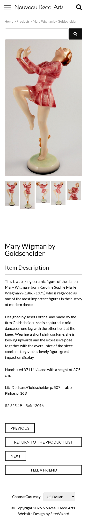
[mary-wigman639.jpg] (27, 222)
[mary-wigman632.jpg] (27, 194)
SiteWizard (60, 513)
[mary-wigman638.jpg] (12, 222)
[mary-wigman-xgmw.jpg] (12, 194)
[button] (75, 34)
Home (9, 21)
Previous (19, 428)
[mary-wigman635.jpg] (74, 194)
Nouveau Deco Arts (38, 7)
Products (23, 21)
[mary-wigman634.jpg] (58, 194)
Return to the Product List (43, 442)
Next (15, 456)
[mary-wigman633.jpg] (43, 194)
